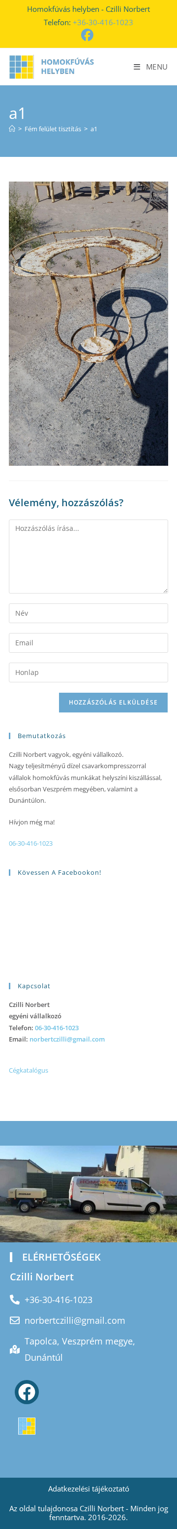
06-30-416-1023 (31, 843)
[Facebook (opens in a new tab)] (88, 35)
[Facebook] (27, 1392)
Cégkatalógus (28, 1070)
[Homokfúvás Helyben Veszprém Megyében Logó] (27, 1426)
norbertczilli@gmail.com (67, 1039)
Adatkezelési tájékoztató (88, 1488)
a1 (93, 128)
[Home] (12, 128)
